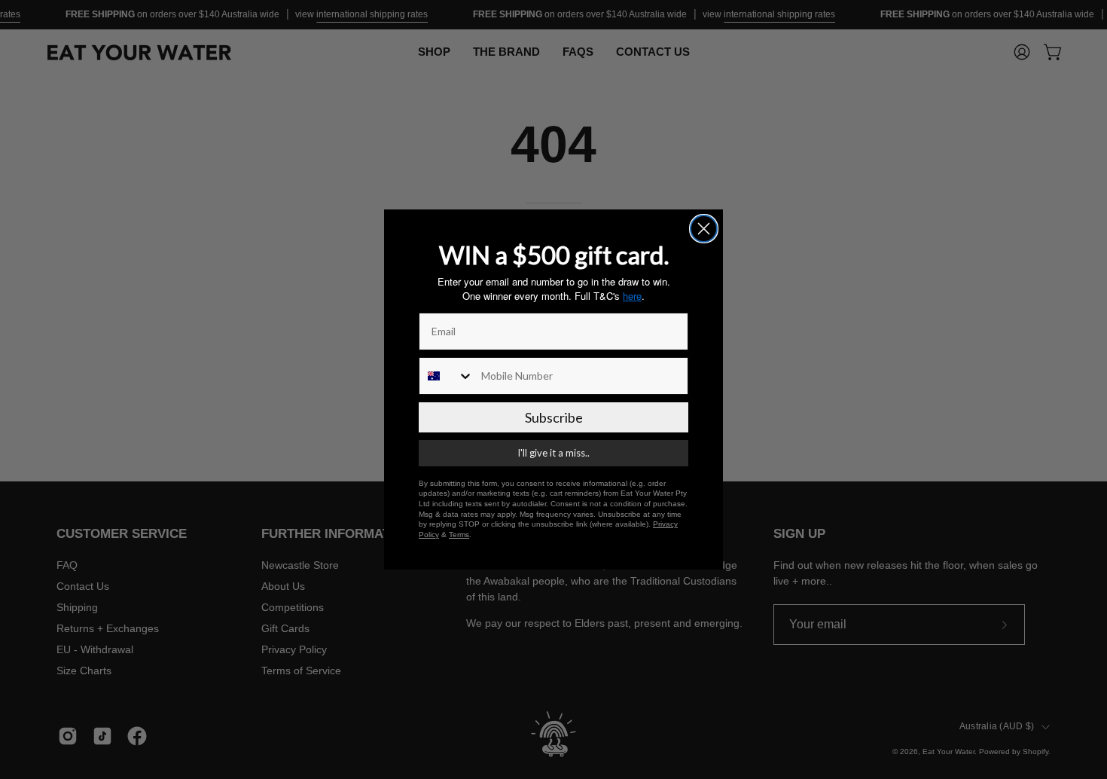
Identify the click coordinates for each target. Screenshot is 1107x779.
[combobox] (446, 376)
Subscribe (554, 417)
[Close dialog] (704, 228)
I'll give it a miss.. (553, 453)
